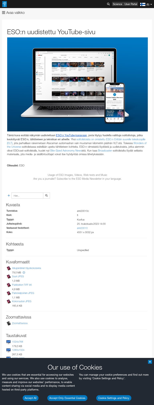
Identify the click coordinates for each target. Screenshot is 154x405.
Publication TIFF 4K (22, 284)
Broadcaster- (105, 150)
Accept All (30, 398)
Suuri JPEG (18, 276)
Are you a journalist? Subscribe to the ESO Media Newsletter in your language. (77, 178)
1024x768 (17, 341)
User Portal (131, 4)
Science (117, 4)
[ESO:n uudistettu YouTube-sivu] (77, 84)
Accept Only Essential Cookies (67, 398)
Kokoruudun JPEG (21, 301)
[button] (24, 272)
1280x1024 (18, 349)
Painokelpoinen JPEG (23, 293)
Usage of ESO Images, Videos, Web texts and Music (77, 174)
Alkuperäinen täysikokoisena (26, 268)
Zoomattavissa (19, 323)
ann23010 (82, 228)
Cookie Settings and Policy (113, 398)
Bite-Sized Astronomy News (66, 150)
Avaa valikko (15, 12)
